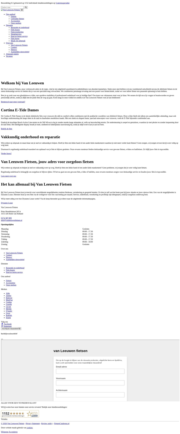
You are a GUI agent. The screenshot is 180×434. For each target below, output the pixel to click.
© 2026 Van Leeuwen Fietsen (12, 423)
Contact (14, 47)
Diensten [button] (9, 25)
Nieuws (14, 50)
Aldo (8, 293)
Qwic (8, 313)
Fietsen (13, 16)
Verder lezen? (6, 153)
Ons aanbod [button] (10, 14)
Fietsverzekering (17, 32)
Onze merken (16, 23)
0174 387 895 (6, 218)
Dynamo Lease (7, 203)
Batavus (9, 298)
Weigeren (4, 432)
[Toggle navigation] (22, 10)
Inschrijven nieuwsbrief (10, 329)
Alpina (8, 296)
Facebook (7, 324)
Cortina (9, 302)
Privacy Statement (33, 423)
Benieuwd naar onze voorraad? (13, 102)
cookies (30, 428)
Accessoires (15, 21)
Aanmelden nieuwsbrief (20, 52)
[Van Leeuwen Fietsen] (10, 10)
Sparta (8, 318)
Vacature (9, 56)
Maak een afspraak (18, 41)
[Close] (2, 339)
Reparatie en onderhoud (20, 27)
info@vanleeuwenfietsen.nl (11, 220)
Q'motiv (9, 311)
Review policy (47, 423)
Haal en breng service (19, 36)
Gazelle (9, 304)
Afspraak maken (12, 54)
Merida (8, 309)
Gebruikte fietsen (17, 19)
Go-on (8, 307)
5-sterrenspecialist (62, 3)
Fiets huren (15, 39)
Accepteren (13, 432)
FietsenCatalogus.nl (61, 423)
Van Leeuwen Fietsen (19, 45)
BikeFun (9, 300)
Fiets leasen (15, 30)
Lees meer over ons (8, 176)
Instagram (7, 326)
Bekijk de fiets (6, 129)
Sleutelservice (16, 34)
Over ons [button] (9, 43)
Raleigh (9, 315)
